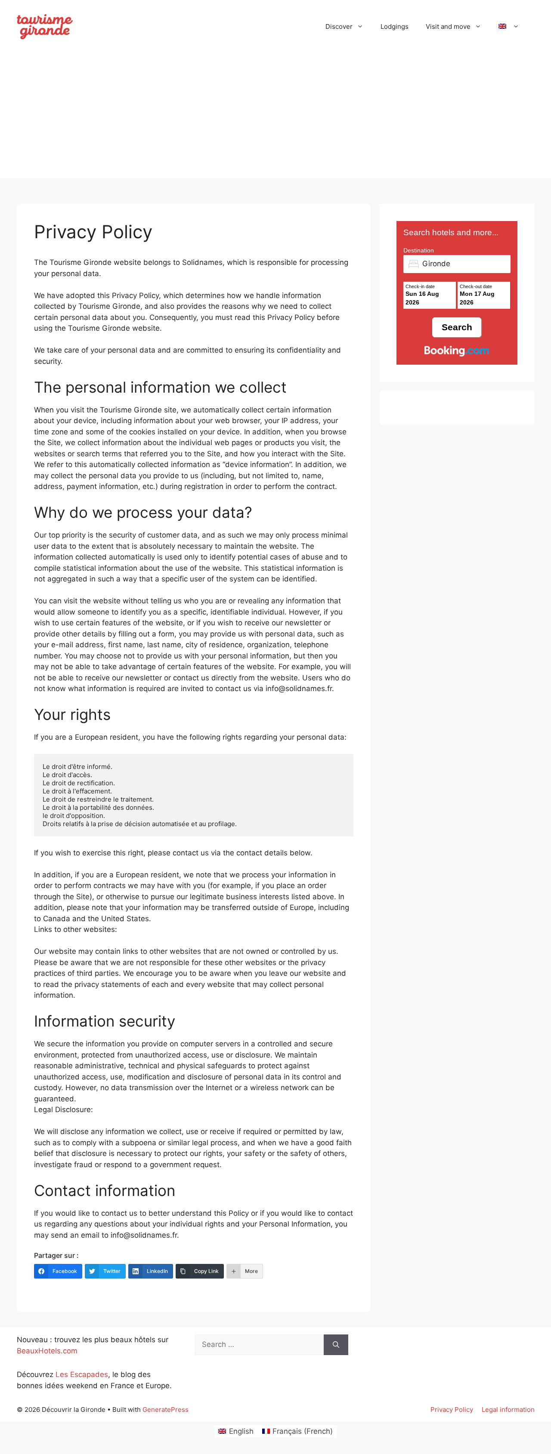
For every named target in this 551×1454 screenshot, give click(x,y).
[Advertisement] (275, 118)
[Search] (336, 1344)
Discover (339, 26)
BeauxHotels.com (47, 1350)
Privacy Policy (451, 1409)
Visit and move (448, 26)
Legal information (508, 1409)
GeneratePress (165, 1409)
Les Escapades (82, 1374)
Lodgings (395, 26)
